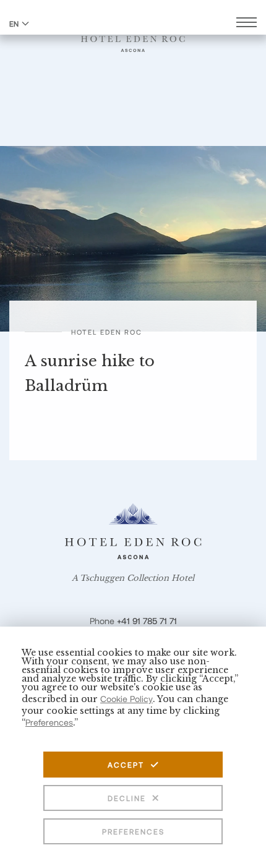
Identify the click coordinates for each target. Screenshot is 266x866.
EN (14, 23)
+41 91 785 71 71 (147, 620)
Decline (127, 798)
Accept (126, 764)
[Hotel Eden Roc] (133, 36)
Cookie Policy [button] (126, 698)
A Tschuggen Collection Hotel (133, 578)
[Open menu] (246, 23)
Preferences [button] (49, 722)
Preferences (133, 831)
